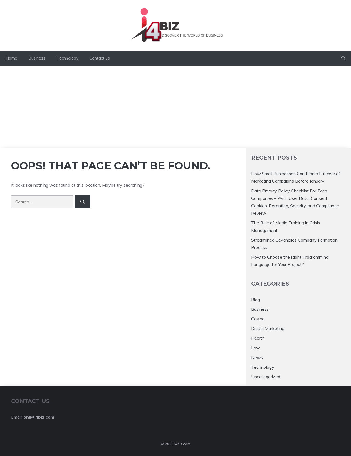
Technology (67, 58)
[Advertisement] (175, 106)
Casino (258, 318)
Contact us (99, 58)
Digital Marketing (267, 328)
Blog (255, 299)
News (257, 357)
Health (257, 338)
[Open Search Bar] (343, 58)
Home (11, 58)
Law (255, 348)
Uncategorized (265, 376)
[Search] (82, 201)
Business (37, 58)
